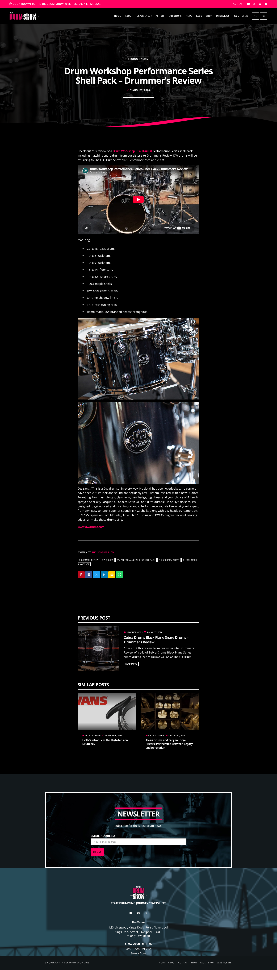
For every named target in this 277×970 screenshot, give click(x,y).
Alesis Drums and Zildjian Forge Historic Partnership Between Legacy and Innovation (169, 744)
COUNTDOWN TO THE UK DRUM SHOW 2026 (55, 4)
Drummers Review (89, 560)
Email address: (103, 836)
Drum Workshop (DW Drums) (132, 151)
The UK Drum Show (103, 552)
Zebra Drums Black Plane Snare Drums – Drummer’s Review (156, 640)
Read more (131, 663)
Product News (138, 59)
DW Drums (107, 560)
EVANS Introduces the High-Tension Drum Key (105, 742)
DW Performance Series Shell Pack (136, 560)
